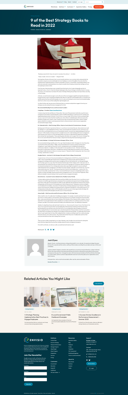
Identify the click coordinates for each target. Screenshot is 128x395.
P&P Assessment (72, 351)
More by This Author (53, 262)
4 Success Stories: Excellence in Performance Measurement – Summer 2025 (90, 317)
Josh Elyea (52, 240)
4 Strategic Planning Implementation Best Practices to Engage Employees (36, 317)
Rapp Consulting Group (56, 110)
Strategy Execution (30, 309)
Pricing (90, 7)
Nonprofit (53, 368)
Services (53, 355)
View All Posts (98, 283)
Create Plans (54, 340)
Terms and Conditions (47, 393)
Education (53, 366)
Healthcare (53, 370)
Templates (70, 349)
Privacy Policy (40, 393)
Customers (70, 7)
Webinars (70, 344)
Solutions (61, 7)
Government (54, 364)
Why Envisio (54, 7)
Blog (65, 2)
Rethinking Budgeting (73, 353)
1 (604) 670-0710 (92, 356)
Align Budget (54, 349)
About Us (71, 359)
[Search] (102, 2)
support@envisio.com (91, 344)
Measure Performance (56, 344)
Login (81, 2)
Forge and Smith (101, 393)
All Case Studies (54, 372)
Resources (59, 2)
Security (53, 393)
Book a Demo (98, 6)
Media (69, 368)
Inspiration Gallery (81, 7)
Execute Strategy (55, 342)
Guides (70, 347)
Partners (70, 364)
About (69, 2)
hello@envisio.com (92, 354)
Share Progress (54, 351)
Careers (70, 366)
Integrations (53, 353)
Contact (74, 2)
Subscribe (28, 384)
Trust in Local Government (74, 355)
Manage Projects (55, 347)
